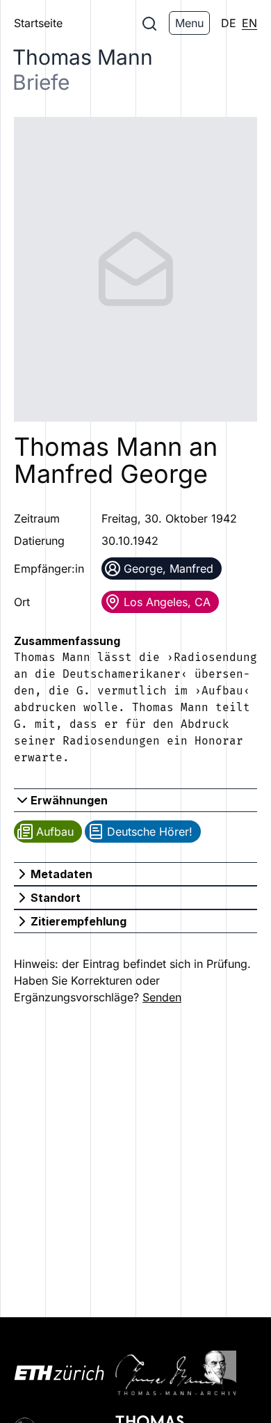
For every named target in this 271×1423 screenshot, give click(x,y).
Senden (161, 997)
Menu (189, 23)
